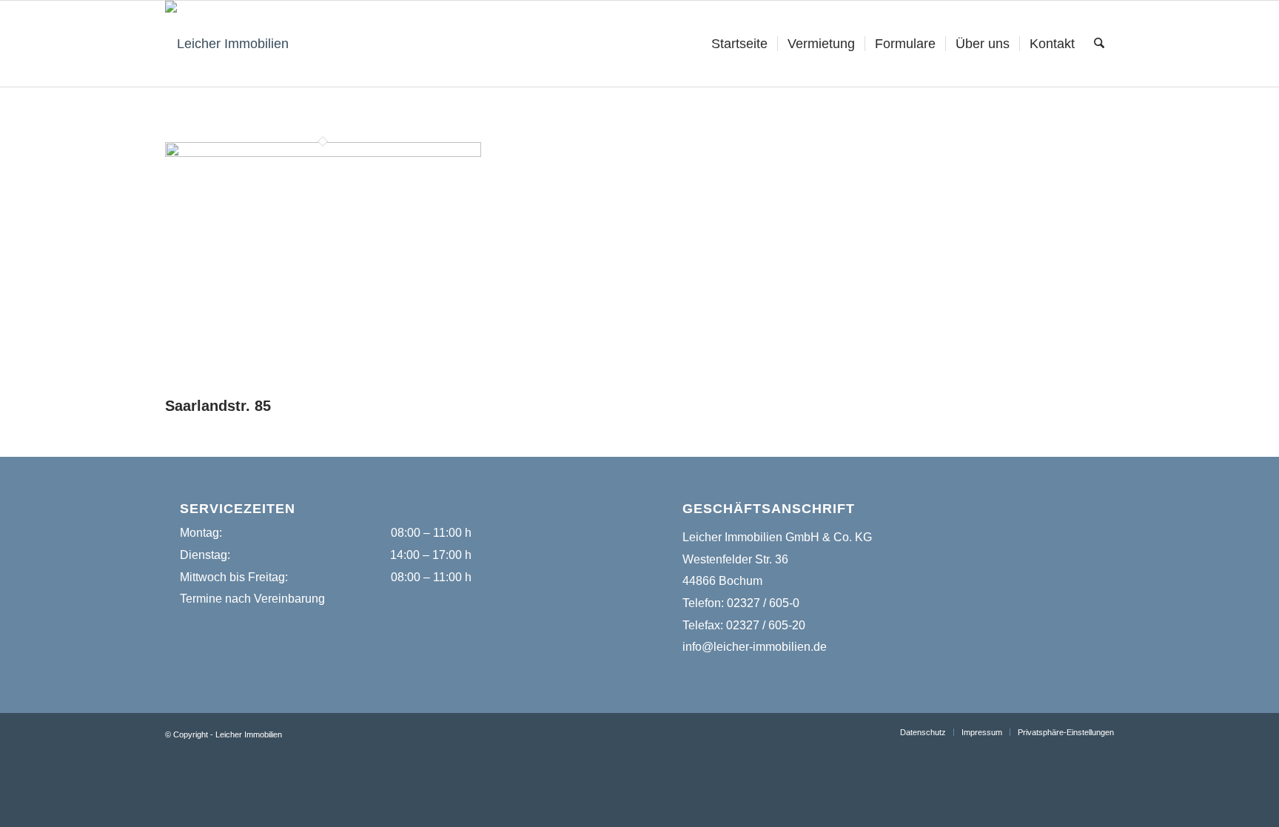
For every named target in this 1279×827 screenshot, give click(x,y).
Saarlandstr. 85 (218, 406)
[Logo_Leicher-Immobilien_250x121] (227, 44)
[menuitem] (739, 44)
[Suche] (1099, 44)
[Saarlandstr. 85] (323, 152)
